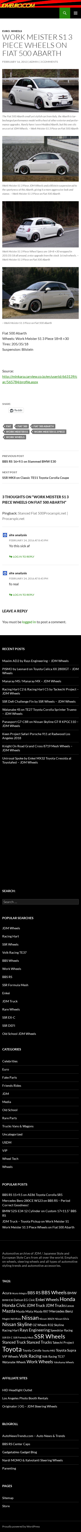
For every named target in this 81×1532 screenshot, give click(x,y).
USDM (6, 1142)
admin (33, 61)
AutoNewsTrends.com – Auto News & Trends (33, 1436)
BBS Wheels (10, 960)
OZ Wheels (40, 1325)
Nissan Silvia (62, 1318)
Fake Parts (9, 1077)
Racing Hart (10, 936)
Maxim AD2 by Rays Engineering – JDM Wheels (35, 661)
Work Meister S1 (17, 431)
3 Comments (49, 61)
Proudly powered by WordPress (21, 1526)
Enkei (6, 993)
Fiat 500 (22, 426)
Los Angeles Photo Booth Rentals (25, 1398)
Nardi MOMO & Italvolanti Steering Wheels (32, 1460)
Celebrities (10, 1061)
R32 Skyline (56, 1325)
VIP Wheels (10, 1356)
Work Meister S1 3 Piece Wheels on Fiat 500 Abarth (38, 1227)
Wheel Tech (10, 1159)
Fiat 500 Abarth (44, 426)
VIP (4, 1150)
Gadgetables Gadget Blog (19, 1452)
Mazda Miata (24, 1311)
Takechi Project (63, 1342)
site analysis (18, 535)
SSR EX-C (8, 1017)
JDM (5, 1094)
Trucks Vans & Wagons (18, 1126)
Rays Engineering (35, 1329)
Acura (6, 1293)
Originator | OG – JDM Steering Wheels (29, 1406)
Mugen (6, 1318)
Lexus (70, 1306)
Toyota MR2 (48, 1350)
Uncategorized (12, 1134)
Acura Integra (19, 1293)
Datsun (18, 1300)
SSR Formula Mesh (15, 985)
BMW (71, 1293)
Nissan (30, 1317)
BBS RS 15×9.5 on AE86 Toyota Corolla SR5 (32, 1195)
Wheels (16, 31)
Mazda (8, 1310)
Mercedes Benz (61, 1311)
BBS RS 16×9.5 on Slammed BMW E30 (29, 458)
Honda (67, 1299)
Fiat (8, 426)
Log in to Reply (23, 556)
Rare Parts (9, 1118)
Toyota (12, 1349)
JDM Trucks (56, 1305)
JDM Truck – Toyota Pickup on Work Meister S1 (35, 1221)
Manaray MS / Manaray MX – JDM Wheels (31, 681)
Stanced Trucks (39, 1342)
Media (6, 1102)
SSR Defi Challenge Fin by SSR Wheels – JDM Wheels (39, 701)
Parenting (9, 1468)
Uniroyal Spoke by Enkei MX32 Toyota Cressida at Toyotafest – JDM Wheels (36, 760)
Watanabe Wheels (14, 1362)
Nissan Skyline (17, 1324)
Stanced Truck (14, 1342)
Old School (10, 1110)
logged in (29, 622)
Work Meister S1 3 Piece (49, 431)
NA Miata (16, 1318)
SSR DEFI (8, 1025)
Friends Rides (11, 1085)
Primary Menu (75, 13)
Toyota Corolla (31, 1350)
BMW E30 (7, 1300)
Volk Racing (30, 1356)
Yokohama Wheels (64, 1362)
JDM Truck (10, 1001)
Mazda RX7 (41, 1311)
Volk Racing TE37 (14, 952)
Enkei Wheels (47, 1299)
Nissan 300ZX (46, 1318)
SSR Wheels (10, 944)
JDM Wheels (11, 928)
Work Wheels (15, 437)
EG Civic (29, 1300)
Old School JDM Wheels (19, 1034)
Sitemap (8, 1498)
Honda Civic (14, 1305)
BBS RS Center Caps (16, 1444)
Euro (6, 31)
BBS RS (7, 977)
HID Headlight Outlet (17, 1390)
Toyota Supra (66, 1350)
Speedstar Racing (61, 1330)
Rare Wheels (11, 1009)
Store (6, 1506)
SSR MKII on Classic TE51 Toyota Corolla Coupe (35, 475)
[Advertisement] (40, 817)
